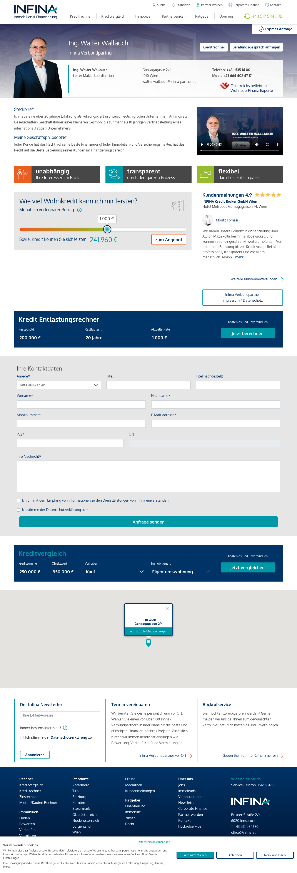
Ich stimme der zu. (59, 737)
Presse (130, 779)
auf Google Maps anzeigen (148, 631)
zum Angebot (168, 239)
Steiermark (81, 808)
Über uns (226, 16)
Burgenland (81, 826)
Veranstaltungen (191, 797)
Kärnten (78, 802)
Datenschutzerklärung (69, 737)
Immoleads (186, 791)
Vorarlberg (80, 785)
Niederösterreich (85, 820)
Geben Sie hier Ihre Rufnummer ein (250, 755)
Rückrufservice (189, 826)
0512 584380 (267, 785)
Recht (129, 824)
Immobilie (133, 812)
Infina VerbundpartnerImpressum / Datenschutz (242, 297)
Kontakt (184, 820)
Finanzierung (135, 806)
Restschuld (26, 329)
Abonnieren (35, 755)
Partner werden (190, 814)
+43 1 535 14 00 (238, 70)
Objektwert (59, 563)
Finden (24, 818)
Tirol (75, 791)
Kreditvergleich (113, 16)
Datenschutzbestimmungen (154, 841)
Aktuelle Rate (160, 329)
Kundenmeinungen (140, 791)
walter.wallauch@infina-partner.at (169, 81)
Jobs (181, 785)
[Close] (167, 608)
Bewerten (27, 824)
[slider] (107, 229)
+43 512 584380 (246, 826)
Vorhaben (91, 563)
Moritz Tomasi (227, 220)
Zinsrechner (28, 797)
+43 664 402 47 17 (237, 75)
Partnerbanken (173, 16)
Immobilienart (161, 563)
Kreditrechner (81, 16)
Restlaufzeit (93, 329)
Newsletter (187, 802)
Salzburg (79, 797)
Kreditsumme (27, 563)
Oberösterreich (84, 814)
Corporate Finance (192, 808)
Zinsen (130, 818)
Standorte (80, 779)
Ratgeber (202, 16)
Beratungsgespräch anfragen (256, 47)
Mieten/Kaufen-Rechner (38, 802)
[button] (148, 643)
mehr (239, 257)
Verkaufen (27, 830)
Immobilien (143, 16)
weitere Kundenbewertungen (254, 279)
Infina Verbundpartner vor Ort (162, 755)
